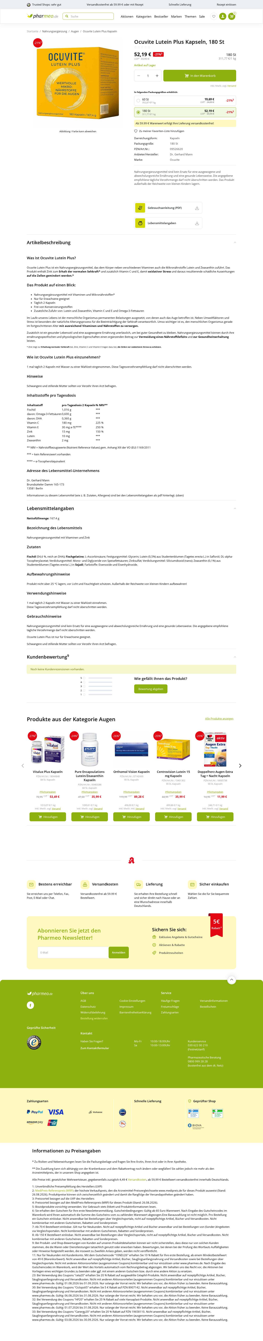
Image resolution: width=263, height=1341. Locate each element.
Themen (190, 16)
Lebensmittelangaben (50, 508)
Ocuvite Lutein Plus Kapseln (100, 31)
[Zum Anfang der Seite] (231, 979)
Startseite (32, 31)
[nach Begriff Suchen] (66, 16)
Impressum (126, 1006)
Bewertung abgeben (150, 689)
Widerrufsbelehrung (93, 1012)
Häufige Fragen (170, 1000)
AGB (83, 1000)
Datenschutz (88, 1006)
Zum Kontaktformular (95, 1048)
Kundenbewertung (48, 656)
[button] (240, 766)
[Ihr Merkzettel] (213, 16)
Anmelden (118, 952)
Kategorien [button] (143, 16)
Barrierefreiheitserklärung (135, 1012)
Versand (231, 85)
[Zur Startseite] (42, 16)
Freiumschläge (170, 1006)
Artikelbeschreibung (48, 242)
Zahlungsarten (170, 1012)
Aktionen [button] (127, 16)
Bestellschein (208, 1006)
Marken (176, 16)
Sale (202, 16)
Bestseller (161, 16)
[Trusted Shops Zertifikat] (34, 1042)
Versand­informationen (214, 1000)
